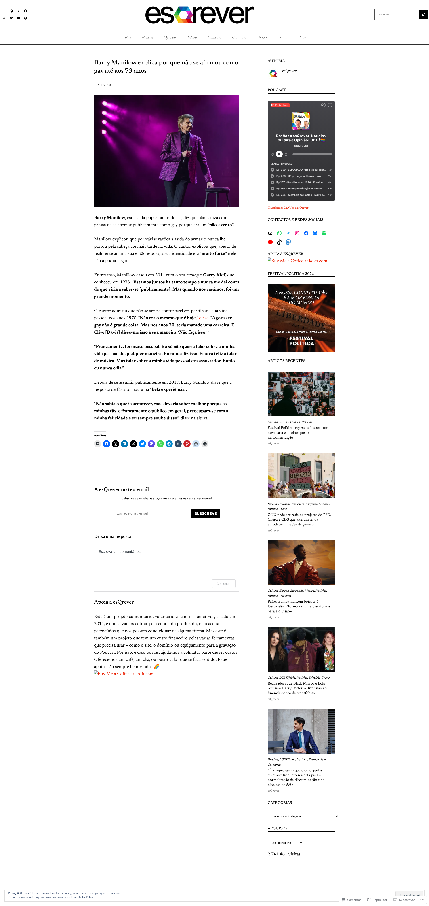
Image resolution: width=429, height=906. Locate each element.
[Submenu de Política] (220, 38)
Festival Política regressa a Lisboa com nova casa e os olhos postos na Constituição (298, 432)
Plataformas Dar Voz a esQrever (288, 208)
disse (203, 318)
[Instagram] (4, 18)
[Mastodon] (288, 242)
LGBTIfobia (309, 504)
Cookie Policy (85, 897)
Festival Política (289, 422)
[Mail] (4, 11)
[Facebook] (25, 11)
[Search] (423, 14)
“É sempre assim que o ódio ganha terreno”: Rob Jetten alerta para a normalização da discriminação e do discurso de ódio (296, 778)
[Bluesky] (11, 18)
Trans (283, 509)
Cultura (273, 422)
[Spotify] (25, 18)
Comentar (224, 583)
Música (309, 591)
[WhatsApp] (11, 11)
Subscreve (206, 513)
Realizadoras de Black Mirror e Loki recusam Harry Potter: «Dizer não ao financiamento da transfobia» (297, 688)
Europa (284, 504)
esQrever (289, 71)
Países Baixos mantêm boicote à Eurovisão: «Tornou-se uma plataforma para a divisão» (299, 606)
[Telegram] (18, 11)
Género (295, 504)
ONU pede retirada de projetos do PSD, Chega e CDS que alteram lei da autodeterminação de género (299, 519)
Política (273, 509)
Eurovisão (296, 591)
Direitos (273, 504)
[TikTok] (279, 242)
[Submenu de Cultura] (245, 38)
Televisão (285, 596)
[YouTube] (18, 18)
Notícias (306, 422)
